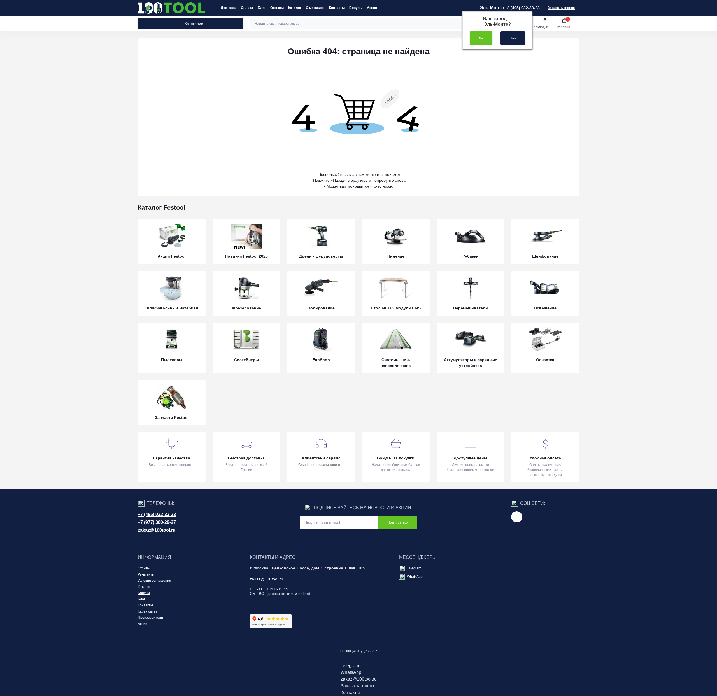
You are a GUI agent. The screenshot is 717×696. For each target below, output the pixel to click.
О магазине (315, 8)
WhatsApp (415, 577)
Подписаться (397, 522)
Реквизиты (146, 574)
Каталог (294, 8)
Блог (262, 8)
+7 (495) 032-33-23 (157, 514)
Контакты (337, 8)
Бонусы (355, 8)
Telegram (414, 568)
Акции (372, 8)
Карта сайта (147, 611)
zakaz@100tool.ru (157, 530)
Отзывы (277, 8)
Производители (150, 618)
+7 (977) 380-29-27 (157, 522)
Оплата (247, 8)
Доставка (228, 8)
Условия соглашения (154, 581)
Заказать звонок (561, 8)
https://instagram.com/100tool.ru (516, 516)
